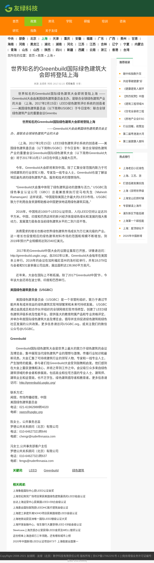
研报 (87, 21)
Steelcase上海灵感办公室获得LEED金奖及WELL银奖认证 (47, 530)
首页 (16, 21)
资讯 (51, 21)
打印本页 (70, 83)
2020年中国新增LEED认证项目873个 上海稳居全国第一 (45, 541)
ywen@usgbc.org (31, 412)
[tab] (124, 62)
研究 (16, 30)
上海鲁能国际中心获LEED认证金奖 (33, 490)
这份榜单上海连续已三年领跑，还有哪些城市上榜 (42, 535)
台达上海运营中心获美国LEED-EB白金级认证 (39, 501)
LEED (33, 470)
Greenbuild (51, 470)
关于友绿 (51, 30)
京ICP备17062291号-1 (106, 555)
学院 (69, 21)
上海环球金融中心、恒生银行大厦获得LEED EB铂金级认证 (47, 524)
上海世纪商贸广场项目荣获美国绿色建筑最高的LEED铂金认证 (49, 496)
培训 (105, 21)
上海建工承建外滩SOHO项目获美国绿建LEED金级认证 (45, 513)
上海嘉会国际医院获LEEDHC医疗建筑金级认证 (40, 507)
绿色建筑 (78, 470)
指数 (33, 30)
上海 (50, 55)
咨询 (123, 21)
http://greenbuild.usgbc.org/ (37, 382)
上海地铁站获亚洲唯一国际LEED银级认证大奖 (40, 518)
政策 (33, 21)
